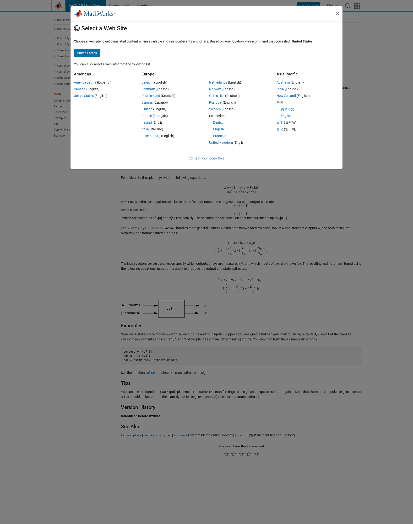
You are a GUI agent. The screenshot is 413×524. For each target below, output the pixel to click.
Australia (283, 82)
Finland (146, 109)
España (147, 102)
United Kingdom (221, 142)
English (218, 129)
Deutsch (219, 122)
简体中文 (287, 109)
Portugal (215, 102)
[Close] (337, 13)
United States (84, 96)
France (146, 116)
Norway (215, 89)
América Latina (85, 82)
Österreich (216, 96)
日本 (280, 122)
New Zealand (286, 96)
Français (219, 136)
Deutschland (150, 96)
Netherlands (218, 82)
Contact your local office (206, 158)
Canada (80, 89)
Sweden (215, 109)
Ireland (146, 122)
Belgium (147, 82)
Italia (145, 129)
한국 (280, 129)
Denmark (148, 89)
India (280, 89)
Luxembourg (150, 136)
